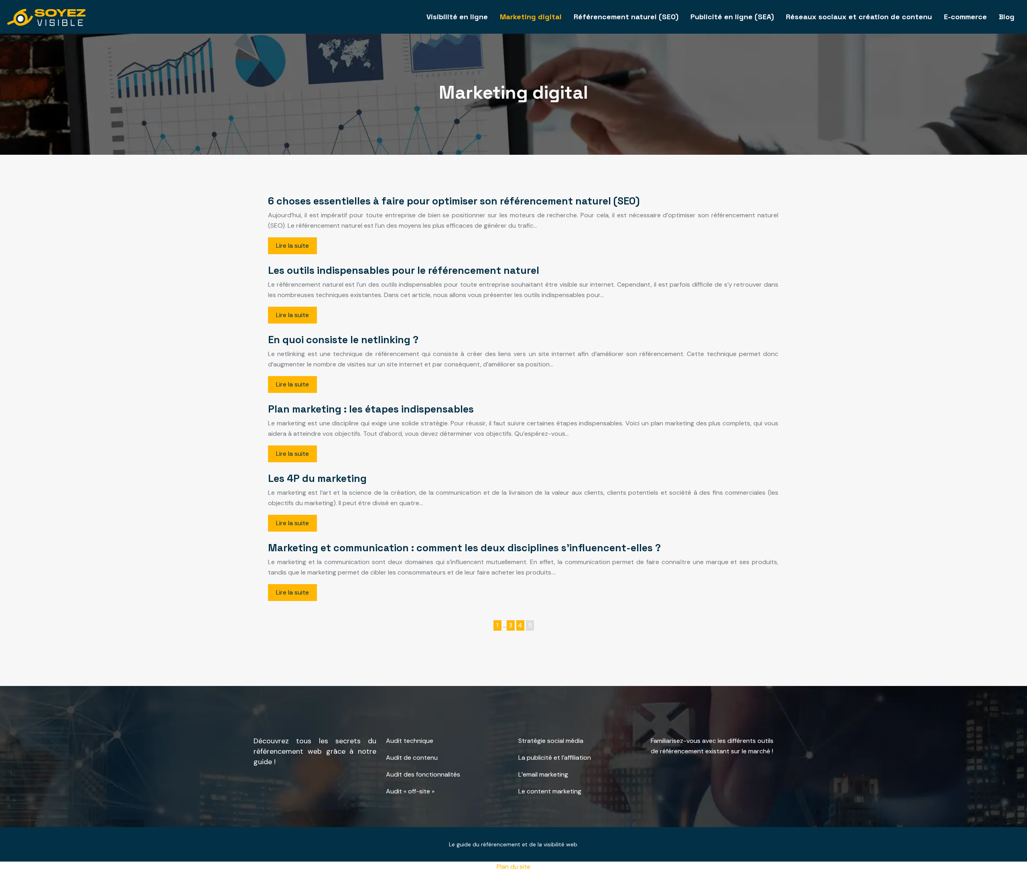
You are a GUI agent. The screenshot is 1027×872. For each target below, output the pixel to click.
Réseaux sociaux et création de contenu (859, 16)
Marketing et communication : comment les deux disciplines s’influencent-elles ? (464, 547)
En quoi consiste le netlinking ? (343, 339)
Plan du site (513, 866)
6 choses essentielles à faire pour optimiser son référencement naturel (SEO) (453, 200)
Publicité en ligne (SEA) (732, 16)
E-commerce (965, 16)
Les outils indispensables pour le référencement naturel (403, 270)
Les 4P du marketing (317, 478)
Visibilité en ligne (457, 16)
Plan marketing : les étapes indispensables (371, 409)
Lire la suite (292, 245)
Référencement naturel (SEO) (626, 16)
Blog (1007, 16)
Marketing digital (531, 16)
